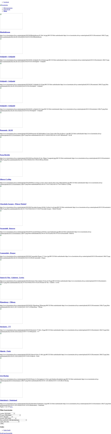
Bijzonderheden (4, 420)
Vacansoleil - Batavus (7, 228)
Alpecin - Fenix (5, 351)
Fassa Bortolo (5, 155)
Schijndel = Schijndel (7, 57)
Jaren (1, 416)
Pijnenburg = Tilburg (7, 302)
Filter (2, 423)
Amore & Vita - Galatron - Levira (12, 277)
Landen (2, 413)
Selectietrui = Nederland (8, 400)
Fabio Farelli (6, 430)
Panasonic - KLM (6, 130)
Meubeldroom (5, 32)
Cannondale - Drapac (7, 253)
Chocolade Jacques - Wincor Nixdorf (13, 204)
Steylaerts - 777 (5, 327)
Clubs (1, 421)
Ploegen (2, 415)
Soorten (2, 418)
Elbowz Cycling (5, 179)
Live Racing (4, 376)
